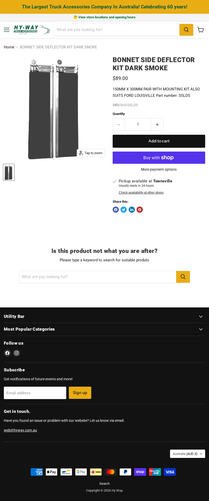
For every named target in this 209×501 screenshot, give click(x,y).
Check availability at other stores (141, 192)
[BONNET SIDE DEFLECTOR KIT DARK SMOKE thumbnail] (8, 172)
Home (9, 47)
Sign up (80, 392)
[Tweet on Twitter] (124, 210)
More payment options (159, 169)
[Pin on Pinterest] (140, 210)
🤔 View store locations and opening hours (104, 17)
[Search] (186, 30)
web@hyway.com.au (20, 430)
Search (104, 483)
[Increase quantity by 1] (157, 124)
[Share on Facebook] (116, 210)
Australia (185, 454)
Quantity (119, 114)
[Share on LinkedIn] (132, 210)
